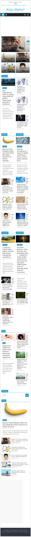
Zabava (5, 41)
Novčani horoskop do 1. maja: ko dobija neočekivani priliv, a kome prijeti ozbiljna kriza (22, 155)
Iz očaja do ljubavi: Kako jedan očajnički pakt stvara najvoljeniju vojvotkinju (8, 252)
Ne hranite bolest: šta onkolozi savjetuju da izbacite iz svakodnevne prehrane (22, 104)
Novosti (4, 88)
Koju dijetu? (15, 9)
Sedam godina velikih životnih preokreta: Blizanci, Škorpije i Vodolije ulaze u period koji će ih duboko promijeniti (23, 185)
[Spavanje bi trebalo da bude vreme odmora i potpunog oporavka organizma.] (8, 334)
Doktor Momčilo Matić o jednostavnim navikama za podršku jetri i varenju (22, 86)
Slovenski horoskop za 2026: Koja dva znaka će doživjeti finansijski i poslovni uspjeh (22, 219)
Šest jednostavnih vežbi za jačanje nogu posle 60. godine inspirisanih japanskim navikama (8, 97)
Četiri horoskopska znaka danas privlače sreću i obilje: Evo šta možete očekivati (22, 203)
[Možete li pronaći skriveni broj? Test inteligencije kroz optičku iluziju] (20, 293)
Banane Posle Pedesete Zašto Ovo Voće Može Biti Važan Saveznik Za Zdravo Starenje (8, 57)
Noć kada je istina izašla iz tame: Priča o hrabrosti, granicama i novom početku (8, 283)
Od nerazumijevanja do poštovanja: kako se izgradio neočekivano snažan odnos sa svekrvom (8, 316)
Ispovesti (5, 244)
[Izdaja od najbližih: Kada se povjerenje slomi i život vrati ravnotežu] (6, 470)
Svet (4, 343)
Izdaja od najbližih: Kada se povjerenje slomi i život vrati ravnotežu (18, 472)
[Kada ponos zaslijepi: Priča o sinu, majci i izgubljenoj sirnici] (6, 294)
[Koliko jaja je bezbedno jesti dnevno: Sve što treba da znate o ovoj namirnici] (16, 37)
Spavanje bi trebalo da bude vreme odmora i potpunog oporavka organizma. (6, 351)
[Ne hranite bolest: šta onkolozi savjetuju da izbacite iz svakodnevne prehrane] (20, 97)
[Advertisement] (15, 25)
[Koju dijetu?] (3, 14)
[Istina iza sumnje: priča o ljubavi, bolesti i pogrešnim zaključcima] (23, 64)
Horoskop (20, 146)
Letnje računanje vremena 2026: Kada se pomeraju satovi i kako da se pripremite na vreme (22, 341)
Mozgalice (20, 244)
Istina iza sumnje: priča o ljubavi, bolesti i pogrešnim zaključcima (23, 68)
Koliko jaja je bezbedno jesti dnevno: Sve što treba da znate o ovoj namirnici (17, 46)
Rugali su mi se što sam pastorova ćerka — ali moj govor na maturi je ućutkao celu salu (23, 57)
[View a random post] (28, 14)
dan (12, 49)
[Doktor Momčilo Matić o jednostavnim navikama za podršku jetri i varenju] (20, 79)
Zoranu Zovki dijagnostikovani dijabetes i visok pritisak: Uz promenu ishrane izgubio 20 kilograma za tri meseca (22, 361)
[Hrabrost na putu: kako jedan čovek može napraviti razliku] (20, 373)
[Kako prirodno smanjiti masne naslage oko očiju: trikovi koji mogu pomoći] (20, 115)
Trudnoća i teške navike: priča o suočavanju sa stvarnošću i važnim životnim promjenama (19, 464)
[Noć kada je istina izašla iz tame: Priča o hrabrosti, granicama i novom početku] (6, 277)
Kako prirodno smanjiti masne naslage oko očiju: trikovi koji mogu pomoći (22, 121)
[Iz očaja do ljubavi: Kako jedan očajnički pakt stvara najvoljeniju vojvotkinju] (8, 236)
